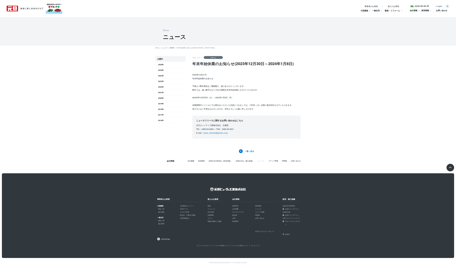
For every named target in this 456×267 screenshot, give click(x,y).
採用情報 (425, 11)
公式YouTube (165, 239)
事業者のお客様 (163, 199)
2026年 (161, 64)
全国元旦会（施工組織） (245, 161)
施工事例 (161, 212)
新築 (209, 206)
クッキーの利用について (221, 245)
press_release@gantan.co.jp (216, 132)
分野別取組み (184, 218)
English (439, 6)
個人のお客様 (213, 199)
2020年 (161, 98)
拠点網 (234, 215)
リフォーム (211, 209)
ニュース (258, 209)
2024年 (161, 75)
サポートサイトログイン (292, 222)
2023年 (161, 81)
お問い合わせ (441, 10)
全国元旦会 (286, 212)
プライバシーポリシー (204, 245)
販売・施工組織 (289, 199)
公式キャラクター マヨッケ (264, 231)
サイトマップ (255, 245)
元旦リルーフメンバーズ (291, 218)
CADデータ (184, 209)
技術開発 (201, 161)
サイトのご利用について (240, 245)
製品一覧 (161, 209)
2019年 (161, 103)
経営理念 (235, 206)
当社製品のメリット (187, 206)
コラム (210, 218)
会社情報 (413, 11)
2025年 (161, 70)
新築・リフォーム (392, 11)
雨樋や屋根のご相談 (214, 221)
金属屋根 (211, 215)
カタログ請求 (184, 212)
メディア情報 (273, 161)
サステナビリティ (238, 212)
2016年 (161, 120)
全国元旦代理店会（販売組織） (220, 161)
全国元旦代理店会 (289, 206)
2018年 (161, 109)
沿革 (233, 218)
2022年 (161, 87)
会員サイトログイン (292, 209)
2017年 (161, 115)
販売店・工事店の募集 (187, 215)
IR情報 (284, 161)
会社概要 (191, 161)
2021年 (161, 92)
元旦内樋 (211, 212)
